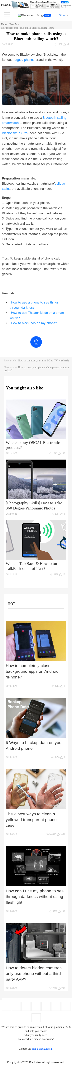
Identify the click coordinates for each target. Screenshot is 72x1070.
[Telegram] (36, 1017)
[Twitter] (16, 1006)
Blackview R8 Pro (14, 133)
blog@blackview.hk (42, 1048)
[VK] (55, 1006)
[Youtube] (26, 1006)
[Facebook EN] (6, 1006)
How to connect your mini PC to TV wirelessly (43, 360)
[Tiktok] (65, 1006)
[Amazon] (45, 1006)
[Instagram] (36, 1006)
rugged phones (24, 60)
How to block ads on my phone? (34, 323)
